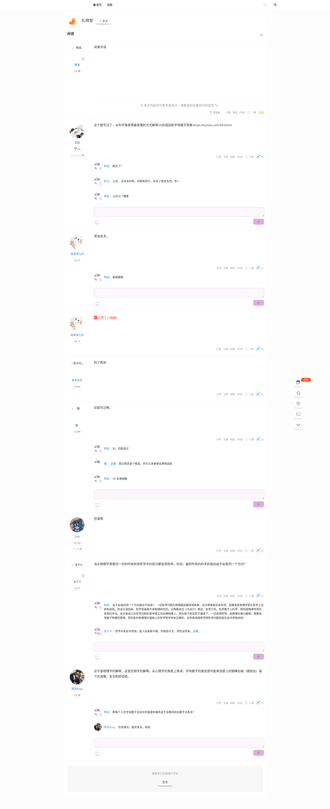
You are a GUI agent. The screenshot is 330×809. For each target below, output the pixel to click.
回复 (261, 113)
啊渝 (77, 65)
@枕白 (117, 196)
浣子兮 (77, 582)
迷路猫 (69, 5)
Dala (77, 536)
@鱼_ (116, 181)
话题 (109, 5)
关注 (105, 21)
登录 (165, 782)
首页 (99, 5)
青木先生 (77, 380)
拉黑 (228, 112)
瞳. (77, 425)
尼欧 (77, 143)
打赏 (219, 157)
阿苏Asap (77, 689)
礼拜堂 (88, 20)
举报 (235, 112)
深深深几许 (77, 254)
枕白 (106, 181)
